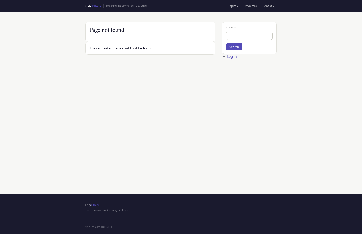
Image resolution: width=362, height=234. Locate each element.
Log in (232, 56)
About (269, 6)
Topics (233, 6)
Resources (251, 6)
